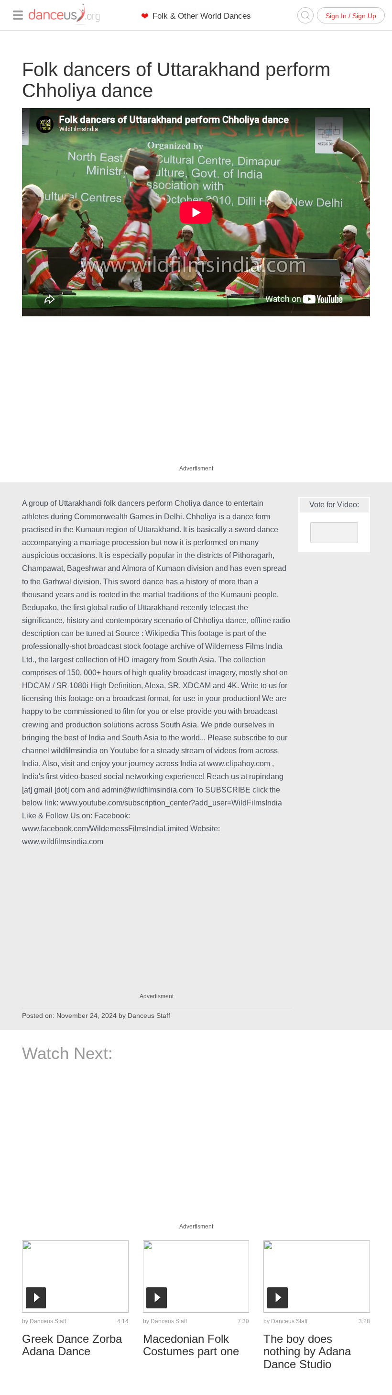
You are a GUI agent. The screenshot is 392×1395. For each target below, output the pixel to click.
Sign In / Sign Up (351, 16)
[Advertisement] (196, 388)
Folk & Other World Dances (201, 16)
